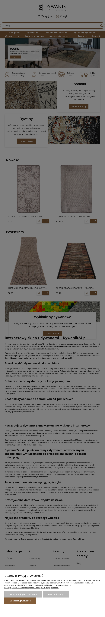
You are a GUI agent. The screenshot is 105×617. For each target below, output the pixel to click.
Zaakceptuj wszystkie (20, 600)
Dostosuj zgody (55, 594)
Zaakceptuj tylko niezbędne (23, 594)
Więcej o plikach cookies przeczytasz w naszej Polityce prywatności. (31, 587)
